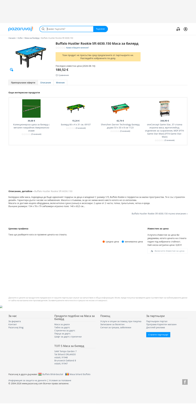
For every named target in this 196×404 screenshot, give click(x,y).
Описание (45, 82)
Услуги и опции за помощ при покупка (120, 321)
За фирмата (14, 321)
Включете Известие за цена (169, 250)
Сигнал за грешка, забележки (115, 327)
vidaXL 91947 (61, 363)
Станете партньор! (158, 334)
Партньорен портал (156, 321)
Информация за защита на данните (27, 380)
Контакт (12, 324)
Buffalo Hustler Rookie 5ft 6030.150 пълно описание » (160, 213)
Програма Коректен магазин (161, 324)
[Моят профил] (185, 29)
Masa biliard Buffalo (80, 374)
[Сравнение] (178, 29)
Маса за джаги (62, 324)
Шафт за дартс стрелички (68, 336)
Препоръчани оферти (23, 82)
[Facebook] (185, 381)
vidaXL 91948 (61, 357)
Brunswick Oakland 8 (65, 360)
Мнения (60, 82)
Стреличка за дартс (64, 330)
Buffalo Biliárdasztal (52, 374)
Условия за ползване (60, 380)
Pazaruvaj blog (15, 327)
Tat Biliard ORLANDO (65, 354)
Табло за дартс (62, 327)
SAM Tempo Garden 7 (65, 351)
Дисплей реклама (155, 327)
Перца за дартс (62, 333)
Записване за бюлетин (112, 324)
